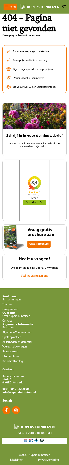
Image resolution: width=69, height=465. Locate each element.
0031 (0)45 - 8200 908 (16, 389)
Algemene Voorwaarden (16, 332)
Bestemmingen (11, 299)
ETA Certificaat (11, 356)
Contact (7, 320)
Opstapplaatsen (11, 337)
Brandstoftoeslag (12, 361)
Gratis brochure (39, 244)
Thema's (7, 304)
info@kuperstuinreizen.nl (19, 392)
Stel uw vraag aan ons (34, 275)
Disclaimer (16, 460)
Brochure (7, 327)
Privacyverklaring (48, 460)
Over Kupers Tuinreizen (16, 316)
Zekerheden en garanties (17, 342)
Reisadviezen (10, 351)
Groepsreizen (10, 309)
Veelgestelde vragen (14, 346)
